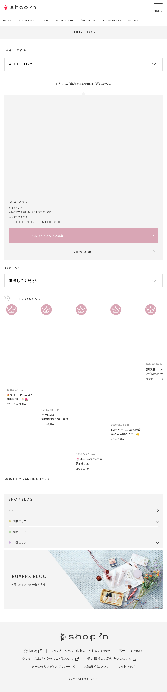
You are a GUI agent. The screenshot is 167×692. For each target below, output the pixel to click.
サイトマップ (126, 666)
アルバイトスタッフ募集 (47, 235)
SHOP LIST (27, 20)
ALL (11, 510)
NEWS (7, 20)
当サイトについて (131, 651)
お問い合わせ (100, 651)
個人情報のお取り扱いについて (109, 658)
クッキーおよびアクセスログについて (48, 658)
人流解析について (96, 666)
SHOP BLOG (64, 20)
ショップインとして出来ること (70, 651)
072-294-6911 (20, 217)
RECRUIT (134, 20)
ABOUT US (87, 20)
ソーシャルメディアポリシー (51, 666)
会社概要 (30, 651)
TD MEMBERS (112, 20)
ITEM (45, 20)
